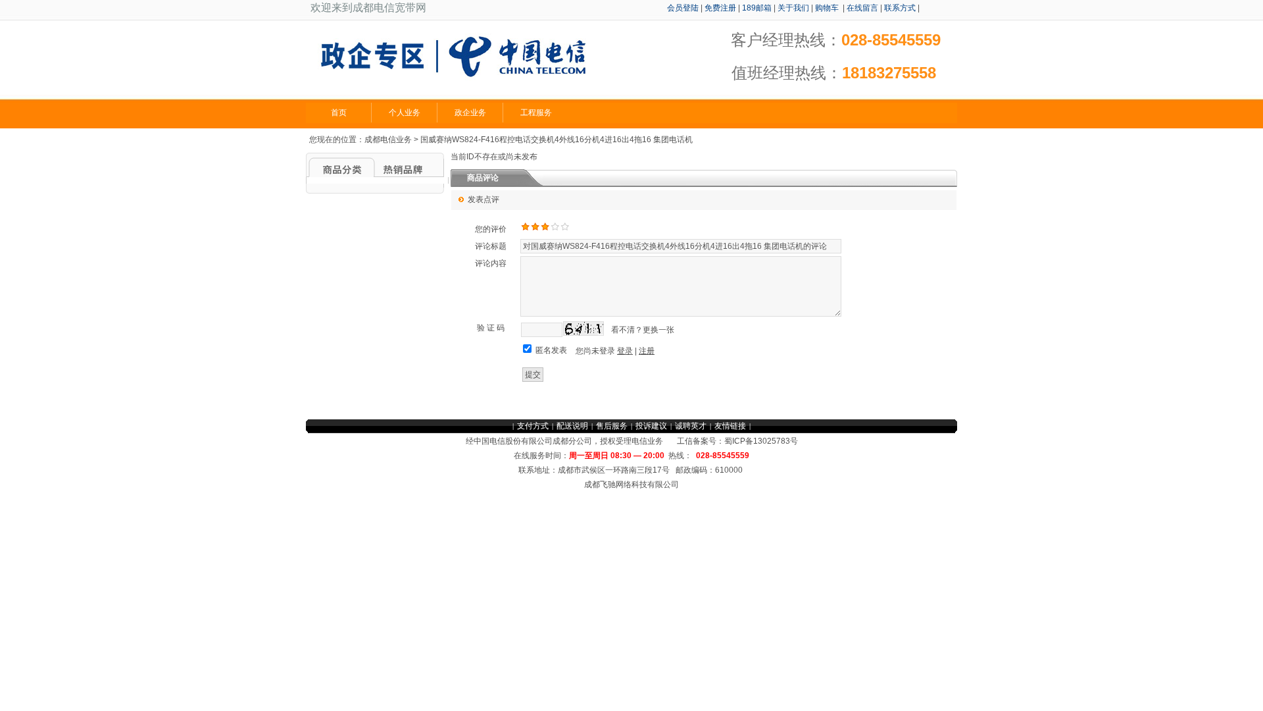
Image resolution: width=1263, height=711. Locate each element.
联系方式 (900, 8)
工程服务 (536, 112)
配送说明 (572, 426)
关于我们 (793, 8)
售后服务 (612, 426)
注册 (647, 351)
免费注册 (720, 8)
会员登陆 (683, 8)
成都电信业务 (388, 139)
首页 (339, 112)
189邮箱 (757, 8)
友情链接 (730, 426)
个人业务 (404, 112)
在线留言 (862, 8)
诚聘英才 (690, 426)
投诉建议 (651, 426)
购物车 (828, 8)
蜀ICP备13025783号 (761, 441)
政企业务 (470, 112)
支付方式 (533, 426)
